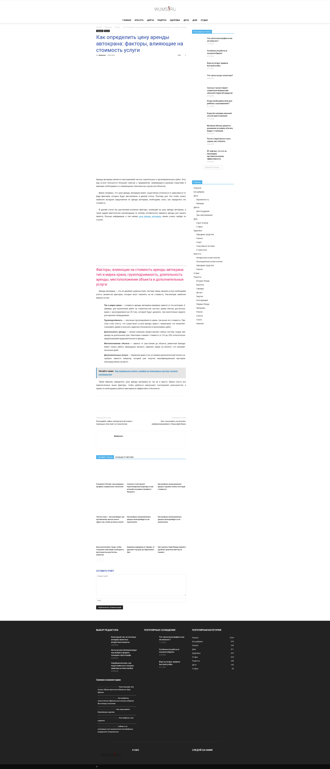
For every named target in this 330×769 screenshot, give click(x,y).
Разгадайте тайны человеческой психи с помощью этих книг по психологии (114, 422)
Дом (194, 20)
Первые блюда (202, 304)
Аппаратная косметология (208, 257)
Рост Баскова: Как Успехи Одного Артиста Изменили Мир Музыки (116, 689)
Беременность (202, 199)
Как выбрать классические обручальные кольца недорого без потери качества (116, 701)
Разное (117, 27)
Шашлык (200, 323)
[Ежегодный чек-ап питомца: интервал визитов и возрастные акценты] (102, 640)
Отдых (204, 20)
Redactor (102, 55)
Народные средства (205, 234)
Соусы (199, 319)
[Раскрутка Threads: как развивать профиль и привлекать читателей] (110, 472)
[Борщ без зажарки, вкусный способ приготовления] (198, 116)
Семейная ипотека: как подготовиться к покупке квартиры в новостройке (122, 665)
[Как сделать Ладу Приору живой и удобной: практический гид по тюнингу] (172, 535)
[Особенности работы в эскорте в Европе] (198, 53)
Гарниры (200, 288)
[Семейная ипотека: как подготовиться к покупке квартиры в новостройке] (102, 666)
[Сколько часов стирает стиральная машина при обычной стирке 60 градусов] (198, 91)
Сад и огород (202, 223)
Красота (139, 20)
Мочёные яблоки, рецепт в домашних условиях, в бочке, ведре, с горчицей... (220, 128)
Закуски (199, 296)
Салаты (199, 315)
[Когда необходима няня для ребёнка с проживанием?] (198, 104)
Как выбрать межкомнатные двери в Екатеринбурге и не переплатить (139, 519)
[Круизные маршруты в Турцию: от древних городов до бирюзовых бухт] (141, 535)
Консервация (202, 300)
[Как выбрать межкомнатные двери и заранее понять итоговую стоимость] (172, 472)
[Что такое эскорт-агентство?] (198, 78)
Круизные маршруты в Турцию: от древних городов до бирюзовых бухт (140, 549)
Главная (126, 20)
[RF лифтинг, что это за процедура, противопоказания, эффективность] (198, 154)
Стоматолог (201, 250)
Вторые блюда (202, 281)
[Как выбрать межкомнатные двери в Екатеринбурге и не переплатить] (141, 505)
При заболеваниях (204, 215)
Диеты (150, 20)
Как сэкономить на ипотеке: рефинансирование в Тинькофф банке (169, 422)
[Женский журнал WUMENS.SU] (165, 8)
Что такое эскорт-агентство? (220, 75)
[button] (231, 20)
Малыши (200, 203)
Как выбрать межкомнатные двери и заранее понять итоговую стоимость (171, 486)
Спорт (199, 242)
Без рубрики (199, 192)
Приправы (200, 308)
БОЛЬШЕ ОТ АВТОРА (125, 457)
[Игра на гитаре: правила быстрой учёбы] (198, 66)
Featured (197, 188)
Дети (186, 20)
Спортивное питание (205, 246)
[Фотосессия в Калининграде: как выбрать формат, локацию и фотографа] (102, 653)
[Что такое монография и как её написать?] (198, 41)
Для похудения (202, 211)
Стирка (199, 226)
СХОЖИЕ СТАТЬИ (105, 457)
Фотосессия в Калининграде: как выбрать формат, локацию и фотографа (124, 652)
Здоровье (175, 20)
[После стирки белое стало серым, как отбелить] (198, 141)
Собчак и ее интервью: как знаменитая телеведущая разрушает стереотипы (115, 729)
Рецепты (162, 20)
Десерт (199, 292)
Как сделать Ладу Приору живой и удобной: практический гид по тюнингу (172, 549)
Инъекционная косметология (209, 261)
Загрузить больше (212, 167)
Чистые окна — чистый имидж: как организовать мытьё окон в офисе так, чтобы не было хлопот (110, 519)
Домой (99, 27)
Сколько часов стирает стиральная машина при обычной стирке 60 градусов (219, 90)
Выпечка (200, 284)
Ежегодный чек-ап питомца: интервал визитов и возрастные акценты (123, 639)
